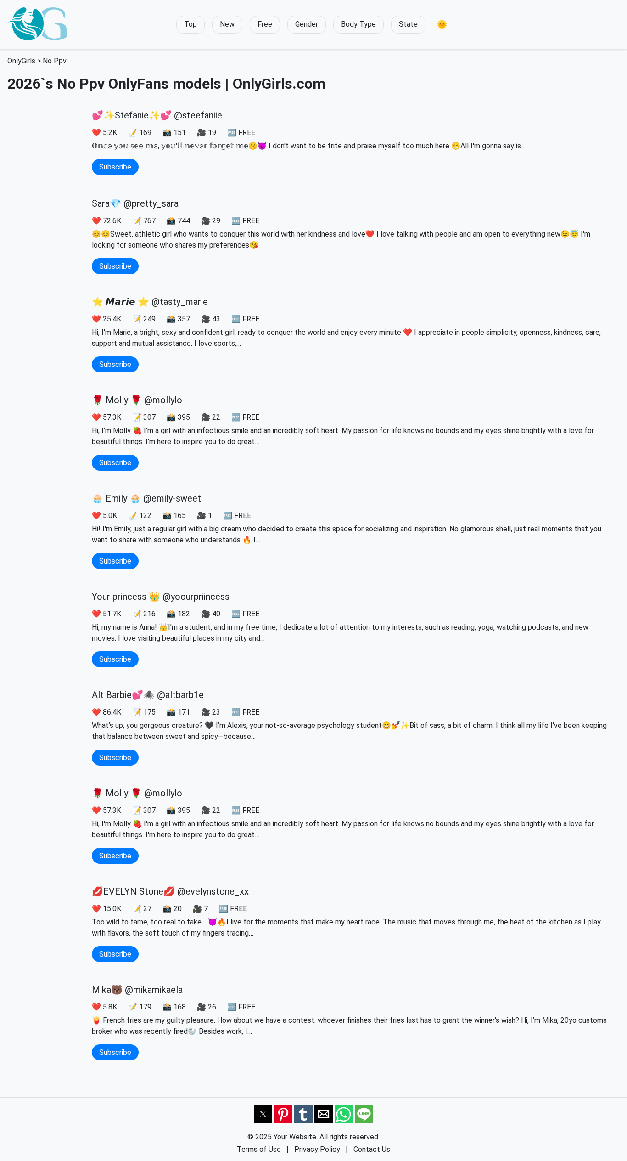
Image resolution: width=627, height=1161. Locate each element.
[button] (442, 25)
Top (190, 24)
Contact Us (371, 1149)
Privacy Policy (317, 1149)
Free (265, 24)
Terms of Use (259, 1149)
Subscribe (115, 167)
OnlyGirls (21, 60)
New (227, 24)
